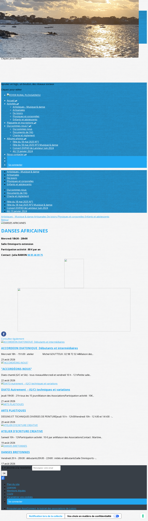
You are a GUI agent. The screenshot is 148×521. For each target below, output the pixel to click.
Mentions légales (16, 490)
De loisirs (18, 113)
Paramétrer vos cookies (20, 497)
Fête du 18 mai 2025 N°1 (26, 141)
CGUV (10, 493)
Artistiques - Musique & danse (29, 106)
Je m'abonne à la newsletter (16, 467)
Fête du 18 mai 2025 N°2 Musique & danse (35, 144)
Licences (11, 487)
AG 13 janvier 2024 (23, 151)
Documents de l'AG (23, 132)
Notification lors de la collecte (45, 516)
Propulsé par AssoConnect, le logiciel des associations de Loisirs (41, 508)
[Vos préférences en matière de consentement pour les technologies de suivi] (143, 516)
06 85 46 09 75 (35, 255)
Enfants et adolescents (25, 119)
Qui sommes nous (22, 129)
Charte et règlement (24, 135)
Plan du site (13, 484)
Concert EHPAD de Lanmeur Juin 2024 (33, 148)
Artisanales (19, 110)
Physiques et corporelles (26, 116)
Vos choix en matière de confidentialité (89, 516)
